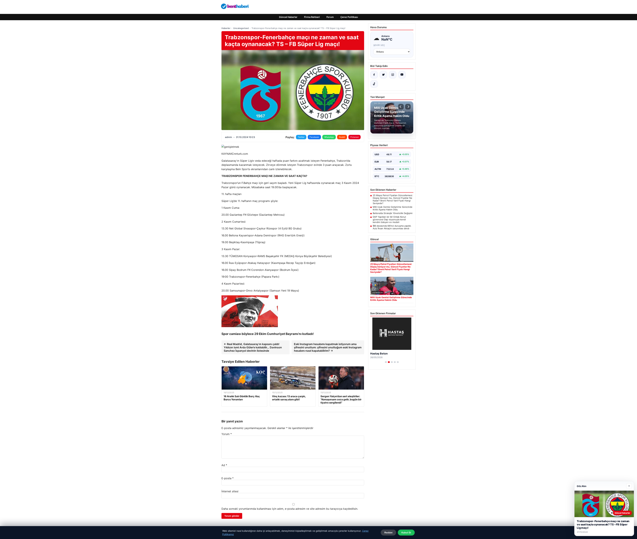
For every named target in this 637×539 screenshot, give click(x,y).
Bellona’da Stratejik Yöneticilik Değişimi (392, 213)
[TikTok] (374, 84)
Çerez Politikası (349, 17)
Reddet (388, 532)
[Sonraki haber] (408, 106)
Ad (224, 465)
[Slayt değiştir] (386, 362)
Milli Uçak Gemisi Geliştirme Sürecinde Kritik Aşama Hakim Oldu (392, 208)
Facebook (314, 137)
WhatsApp (329, 137)
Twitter (301, 137)
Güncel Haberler (288, 17)
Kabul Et (406, 532)
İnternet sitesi (229, 491)
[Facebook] (374, 75)
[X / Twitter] (383, 75)
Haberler (225, 28)
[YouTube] (402, 75)
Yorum (226, 434)
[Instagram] (392, 75)
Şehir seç (379, 45)
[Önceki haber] (401, 106)
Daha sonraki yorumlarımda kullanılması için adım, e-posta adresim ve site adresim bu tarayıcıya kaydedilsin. (289, 508)
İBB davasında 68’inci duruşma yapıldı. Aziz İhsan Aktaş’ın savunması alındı (392, 227)
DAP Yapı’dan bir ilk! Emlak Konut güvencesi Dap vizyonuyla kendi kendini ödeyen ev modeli (389, 219)
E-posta (227, 478)
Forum (330, 17)
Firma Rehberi (312, 17)
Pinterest (354, 137)
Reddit (342, 137)
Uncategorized (241, 28)
